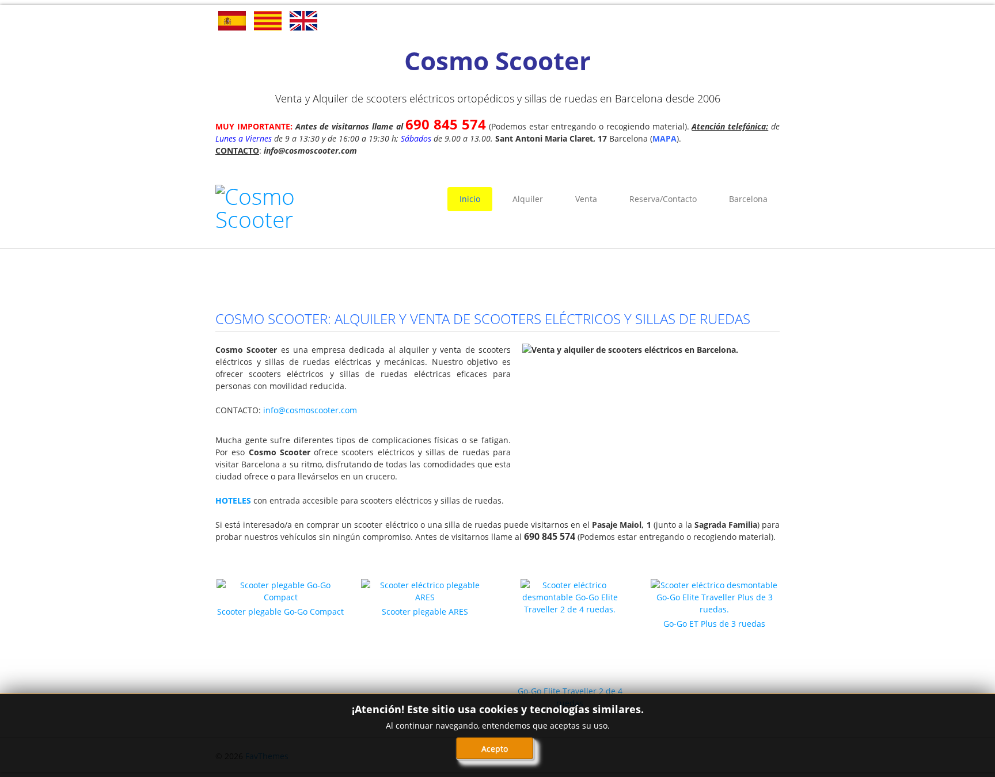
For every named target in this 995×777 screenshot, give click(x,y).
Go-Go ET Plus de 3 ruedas (714, 623)
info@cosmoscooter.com (310, 410)
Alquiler (527, 198)
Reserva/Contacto (663, 198)
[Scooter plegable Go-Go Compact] (280, 590)
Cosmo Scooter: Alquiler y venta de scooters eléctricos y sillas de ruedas (482, 318)
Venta (586, 198)
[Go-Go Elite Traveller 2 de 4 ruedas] (570, 631)
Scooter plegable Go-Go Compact (280, 611)
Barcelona (748, 198)
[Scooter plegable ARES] (425, 590)
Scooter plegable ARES (425, 611)
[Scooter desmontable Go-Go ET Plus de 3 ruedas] (714, 596)
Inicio (469, 198)
